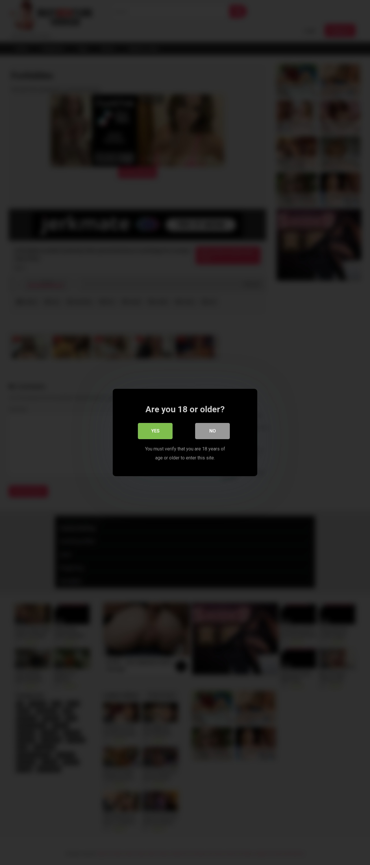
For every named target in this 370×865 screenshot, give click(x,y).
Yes (155, 431)
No (212, 431)
